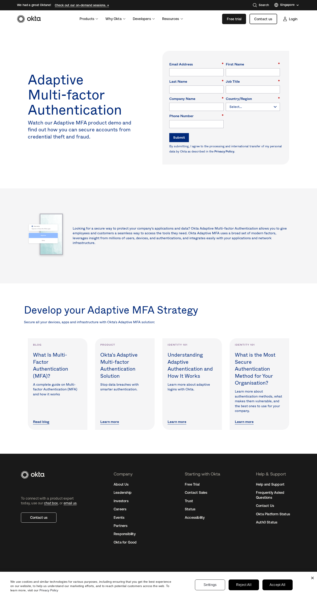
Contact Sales (196, 492)
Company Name (196, 98)
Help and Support (270, 484)
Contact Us (265, 506)
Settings (210, 585)
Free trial (234, 19)
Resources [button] (170, 19)
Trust (189, 501)
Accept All (278, 585)
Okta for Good (125, 542)
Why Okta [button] (113, 19)
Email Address (196, 64)
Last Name (196, 81)
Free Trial (192, 484)
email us (70, 503)
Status (190, 509)
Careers (120, 509)
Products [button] (87, 19)
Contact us (263, 19)
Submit (179, 137)
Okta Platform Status (273, 514)
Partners (121, 526)
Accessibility (195, 517)
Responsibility (125, 534)
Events (119, 517)
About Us (121, 484)
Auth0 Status (266, 522)
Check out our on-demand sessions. (81, 5)
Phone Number (196, 115)
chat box (51, 503)
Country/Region (253, 98)
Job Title (253, 81)
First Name (253, 64)
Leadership (123, 492)
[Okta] (29, 19)
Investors (121, 501)
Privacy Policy (224, 151)
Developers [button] (142, 19)
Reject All (243, 585)
